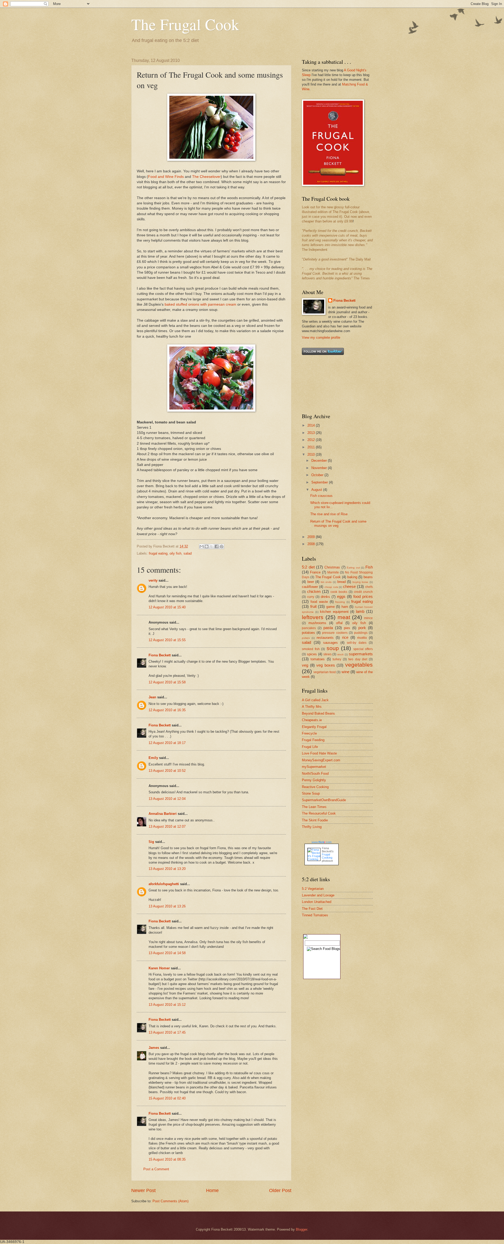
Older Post (280, 1190)
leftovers (312, 617)
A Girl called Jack (315, 700)
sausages (330, 643)
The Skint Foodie (315, 820)
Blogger (301, 1229)
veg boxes (325, 665)
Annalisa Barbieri (163, 814)
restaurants (325, 638)
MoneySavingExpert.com (321, 760)
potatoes (308, 633)
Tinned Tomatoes (315, 915)
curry (310, 596)
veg (305, 665)
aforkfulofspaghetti (164, 884)
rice (345, 637)
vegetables (359, 665)
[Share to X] (211, 546)
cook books (338, 591)
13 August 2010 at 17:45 (167, 1032)
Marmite (333, 572)
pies (347, 628)
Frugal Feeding (313, 740)
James (154, 1048)
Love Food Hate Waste (319, 753)
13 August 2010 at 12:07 (167, 826)
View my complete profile (321, 337)
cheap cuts (331, 587)
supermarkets (361, 654)
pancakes (309, 628)
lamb (360, 611)
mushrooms (317, 623)
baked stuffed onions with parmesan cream (200, 304)
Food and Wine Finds (166, 177)
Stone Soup (311, 793)
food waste (319, 602)
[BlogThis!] (206, 546)
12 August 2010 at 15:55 (167, 640)
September (320, 482)
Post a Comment (156, 1169)
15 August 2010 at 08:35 (167, 1159)
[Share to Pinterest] (221, 546)
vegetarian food (324, 672)
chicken (314, 591)
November (319, 468)
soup (333, 648)
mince (368, 618)
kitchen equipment (334, 612)
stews (327, 654)
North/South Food (315, 773)
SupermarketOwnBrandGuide (324, 800)
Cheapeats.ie (312, 720)
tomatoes (318, 659)
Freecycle (309, 733)
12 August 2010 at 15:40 (167, 607)
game (330, 607)
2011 (311, 447)
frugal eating (158, 553)
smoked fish (311, 649)
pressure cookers (334, 632)
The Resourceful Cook (319, 813)
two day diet (357, 659)
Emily (153, 758)
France (315, 572)
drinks (325, 597)
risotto (362, 638)
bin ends (326, 582)
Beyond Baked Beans (318, 713)
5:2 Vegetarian (313, 889)
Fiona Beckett (160, 655)
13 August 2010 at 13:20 (167, 869)
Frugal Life (310, 747)
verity (153, 580)
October (317, 475)
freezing (340, 601)
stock (340, 654)
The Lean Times (314, 807)
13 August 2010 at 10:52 (167, 771)
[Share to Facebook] (216, 546)
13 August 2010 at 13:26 (167, 906)
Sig (151, 842)
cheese (349, 586)
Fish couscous (321, 496)
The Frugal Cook (185, 24)
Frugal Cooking (327, 856)
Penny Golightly (314, 780)
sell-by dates (356, 642)
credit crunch (363, 591)
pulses (306, 637)
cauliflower (310, 587)
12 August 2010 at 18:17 (167, 743)
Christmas (332, 567)
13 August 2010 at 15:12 (167, 1005)
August (317, 490)
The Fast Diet (312, 909)
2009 (311, 537)
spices (312, 654)
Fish (369, 567)
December (319, 460)
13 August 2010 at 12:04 (167, 799)
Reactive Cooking (315, 787)
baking (352, 577)
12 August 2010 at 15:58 (167, 682)
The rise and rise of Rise (329, 514)
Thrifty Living (312, 827)
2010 (311, 454)
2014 (311, 425)
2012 (311, 440)
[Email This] (201, 546)
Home (212, 1190)
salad (187, 553)
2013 (311, 433)
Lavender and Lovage (318, 895)
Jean (152, 697)
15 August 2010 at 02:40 (167, 1098)
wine (345, 671)
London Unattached (316, 902)
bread (341, 582)
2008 (311, 544)
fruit (313, 606)
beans (368, 577)
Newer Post (143, 1190)
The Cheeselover (206, 177)
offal (339, 623)
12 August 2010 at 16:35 (167, 710)
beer (310, 582)
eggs (341, 596)
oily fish (175, 553)
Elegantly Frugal (314, 727)
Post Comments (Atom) (170, 1201)
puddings (361, 632)
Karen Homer (159, 968)
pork (362, 627)
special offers (363, 649)
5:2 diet (308, 567)
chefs (369, 586)
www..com (322, 842)
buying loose (361, 582)
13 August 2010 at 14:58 (167, 953)
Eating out (353, 567)
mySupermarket (314, 767)
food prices (363, 596)
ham (345, 607)
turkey (337, 659)
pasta (328, 627)
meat (344, 617)
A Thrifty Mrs (312, 707)
